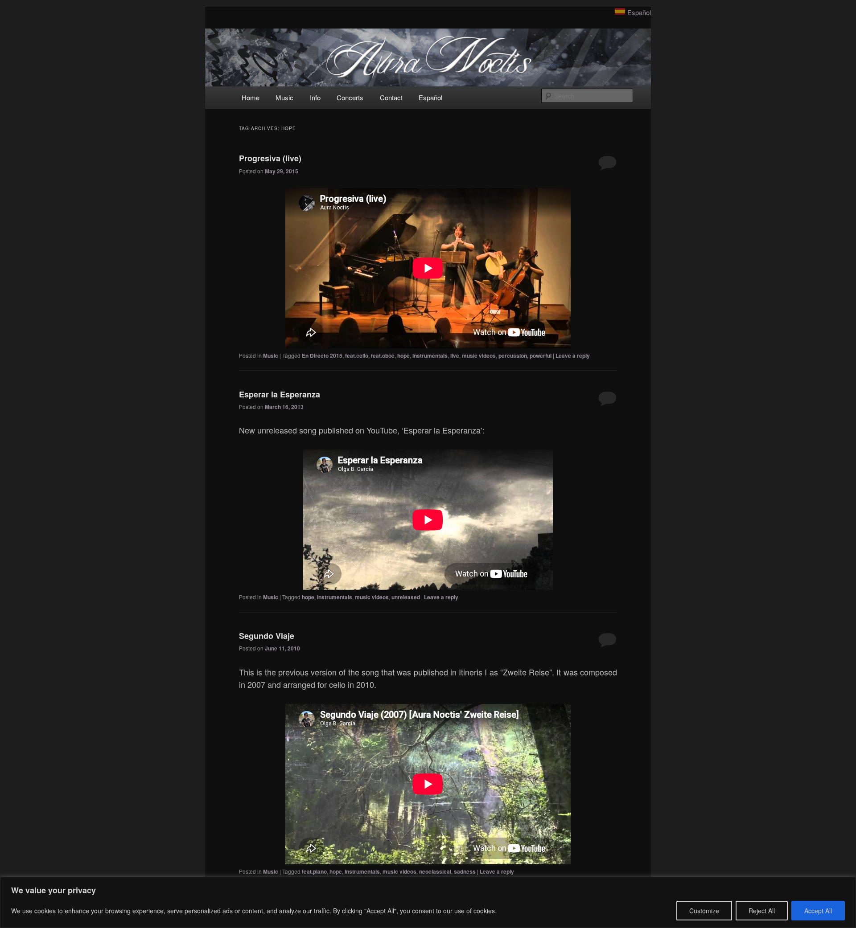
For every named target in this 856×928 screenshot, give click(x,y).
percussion (512, 356)
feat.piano (314, 871)
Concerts (350, 97)
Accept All (818, 910)
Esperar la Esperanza (279, 394)
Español (639, 12)
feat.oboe (383, 356)
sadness (465, 871)
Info (315, 97)
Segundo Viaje (266, 636)
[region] (428, 902)
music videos (479, 356)
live (454, 356)
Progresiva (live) (270, 158)
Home (250, 97)
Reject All (762, 910)
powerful (540, 356)
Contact (391, 97)
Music (284, 97)
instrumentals (430, 356)
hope (403, 356)
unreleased (405, 597)
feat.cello (356, 356)
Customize (704, 910)
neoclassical (435, 871)
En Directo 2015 (322, 356)
